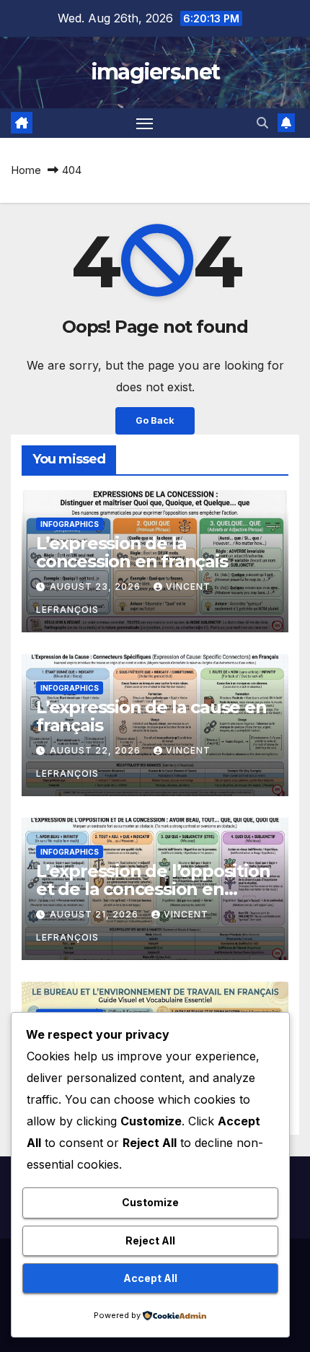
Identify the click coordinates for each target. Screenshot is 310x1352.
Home (26, 170)
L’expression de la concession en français (132, 552)
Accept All (150, 1278)
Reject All (150, 1240)
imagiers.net (155, 71)
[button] (262, 122)
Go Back (155, 420)
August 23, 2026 (96, 586)
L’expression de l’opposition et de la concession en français (153, 888)
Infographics (69, 524)
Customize (150, 1202)
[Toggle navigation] (145, 123)
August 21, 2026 (95, 914)
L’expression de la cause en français (151, 716)
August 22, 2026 (96, 750)
